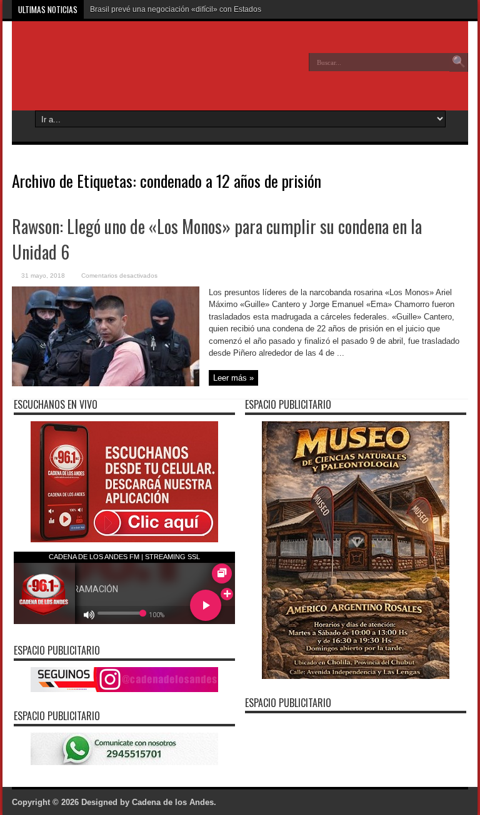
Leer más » (233, 378)
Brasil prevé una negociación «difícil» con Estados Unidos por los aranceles (219, 9)
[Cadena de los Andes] (103, 71)
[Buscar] (458, 62)
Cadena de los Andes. (174, 802)
